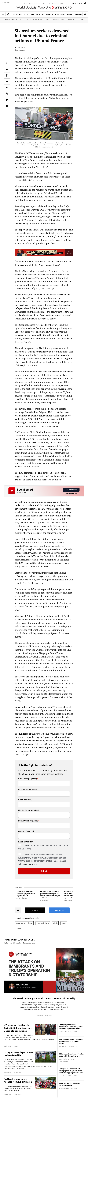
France (64, 923)
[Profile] (85, 4)
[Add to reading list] (7, 106)
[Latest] (8, 15)
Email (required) (25, 800)
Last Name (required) (27, 789)
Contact (74, 3)
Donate (80, 20)
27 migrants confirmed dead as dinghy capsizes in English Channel (25, 893)
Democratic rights (43, 923)
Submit (44, 871)
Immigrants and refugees (24, 923)
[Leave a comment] (7, 100)
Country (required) (26, 831)
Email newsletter (25, 842)
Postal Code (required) (28, 821)
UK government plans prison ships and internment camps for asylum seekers (71, 894)
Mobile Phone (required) (28, 810)
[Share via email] (7, 88)
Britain (55, 923)
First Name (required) (27, 779)
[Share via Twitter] (7, 69)
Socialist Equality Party (33, 20)
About (80, 3)
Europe (18, 928)
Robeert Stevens (20, 48)
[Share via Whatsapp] (7, 75)
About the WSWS (58, 20)
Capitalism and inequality (12, 943)
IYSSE (47, 20)
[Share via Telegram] (7, 82)
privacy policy (31, 864)
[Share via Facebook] (7, 63)
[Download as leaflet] (7, 94)
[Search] (85, 15)
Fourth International (13, 20)
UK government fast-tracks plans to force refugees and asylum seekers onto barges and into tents (50, 894)
